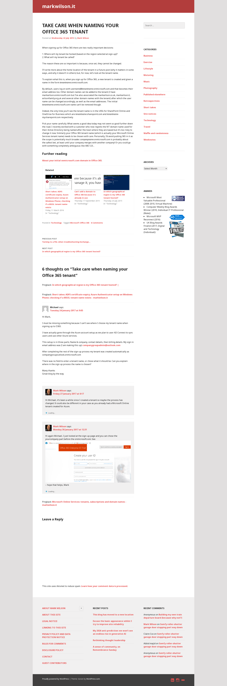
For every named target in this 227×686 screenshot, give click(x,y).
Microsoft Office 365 (79, 223)
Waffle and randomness (156, 133)
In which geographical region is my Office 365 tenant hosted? (114, 194)
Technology (56, 223)
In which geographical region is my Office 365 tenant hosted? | (85, 284)
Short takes (150, 107)
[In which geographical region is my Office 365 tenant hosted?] (117, 182)
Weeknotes (150, 139)
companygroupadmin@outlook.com (101, 345)
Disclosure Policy (52, 650)
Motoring (148, 75)
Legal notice (49, 621)
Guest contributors (54, 663)
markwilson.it (58, 6)
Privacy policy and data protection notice (56, 636)
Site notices (150, 113)
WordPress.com (93, 679)
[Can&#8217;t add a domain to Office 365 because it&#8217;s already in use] (87, 182)
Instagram (178, 682)
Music (147, 81)
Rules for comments (54, 643)
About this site (51, 614)
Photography (150, 88)
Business (148, 55)
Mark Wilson (83, 38)
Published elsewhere (154, 94)
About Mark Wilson (53, 608)
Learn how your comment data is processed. (104, 586)
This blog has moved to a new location (113, 614)
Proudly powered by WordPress (55, 679)
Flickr (183, 682)
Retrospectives (152, 100)
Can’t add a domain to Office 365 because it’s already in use (85, 194)
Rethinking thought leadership (109, 640)
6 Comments (97, 223)
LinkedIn (172, 682)
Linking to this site (54, 627)
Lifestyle (148, 68)
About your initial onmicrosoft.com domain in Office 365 (72, 160)
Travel (147, 126)
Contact (47, 656)
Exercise (148, 62)
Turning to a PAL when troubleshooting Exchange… (66, 240)
